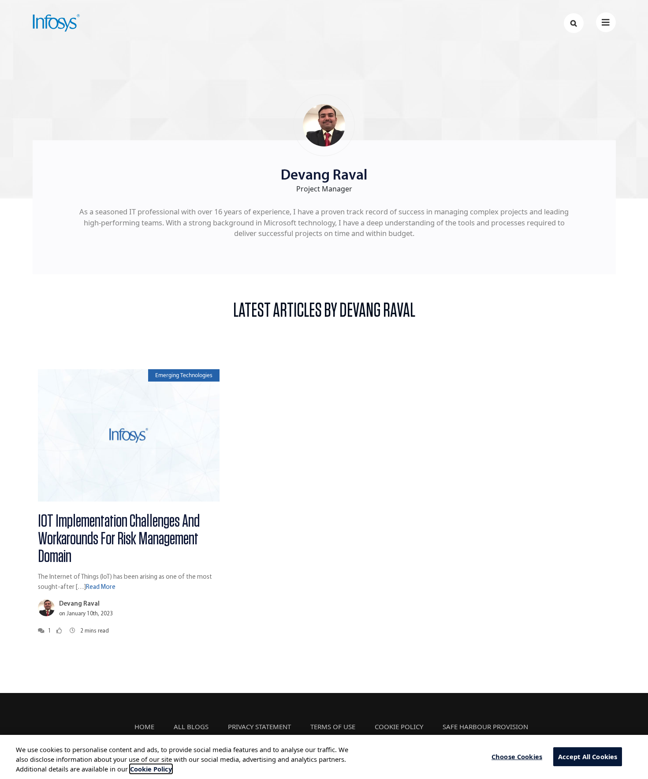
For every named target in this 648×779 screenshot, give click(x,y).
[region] (324, 757)
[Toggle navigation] (606, 22)
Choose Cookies (517, 756)
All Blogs (191, 726)
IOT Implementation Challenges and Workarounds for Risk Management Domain (119, 539)
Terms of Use (332, 726)
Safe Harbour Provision (485, 726)
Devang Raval (79, 604)
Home (144, 726)
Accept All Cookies (588, 756)
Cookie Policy (399, 726)
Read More (100, 587)
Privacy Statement (259, 726)
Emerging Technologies (183, 375)
